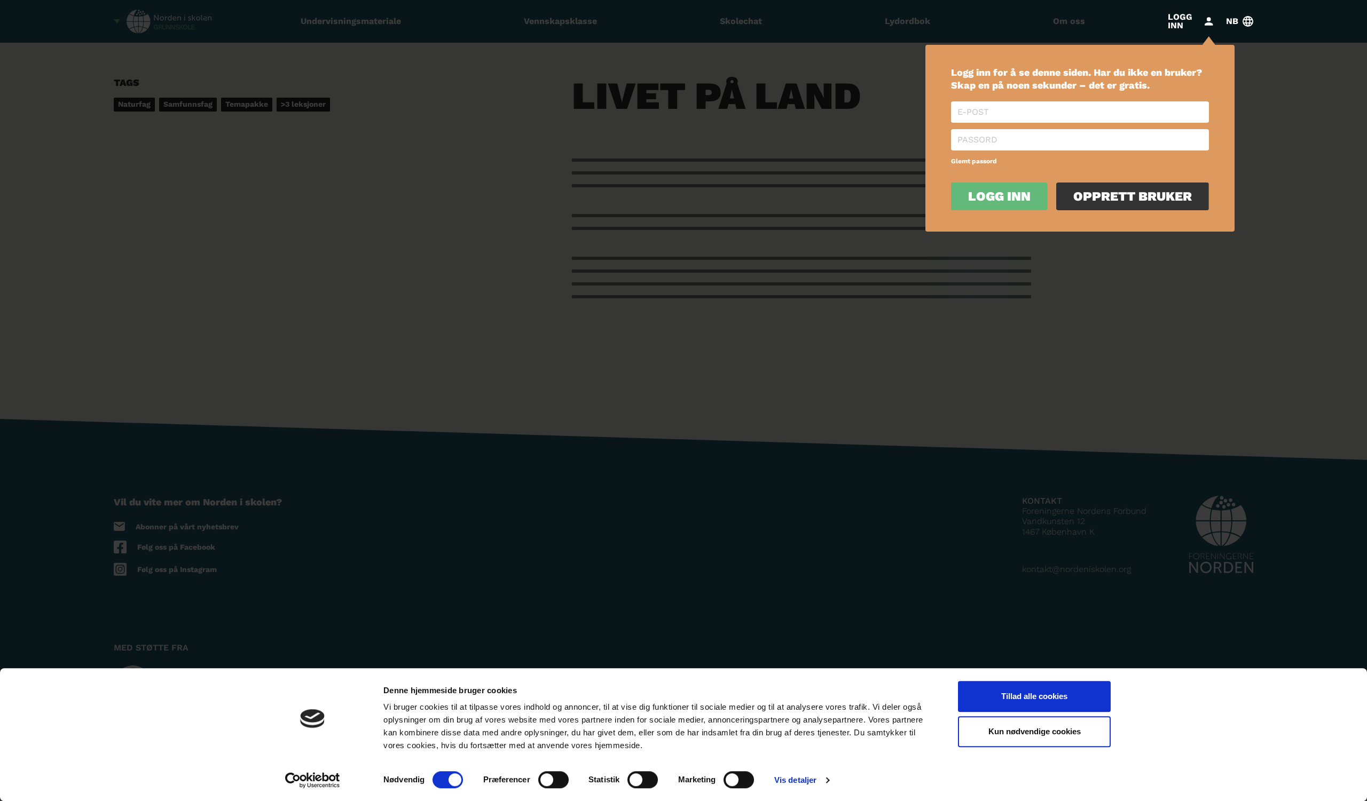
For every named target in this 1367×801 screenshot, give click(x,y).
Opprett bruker (1132, 196)
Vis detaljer (795, 779)
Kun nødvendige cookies (1034, 731)
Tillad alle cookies (1034, 696)
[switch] (553, 779)
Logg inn (999, 196)
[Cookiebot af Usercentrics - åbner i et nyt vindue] (312, 780)
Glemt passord (974, 161)
